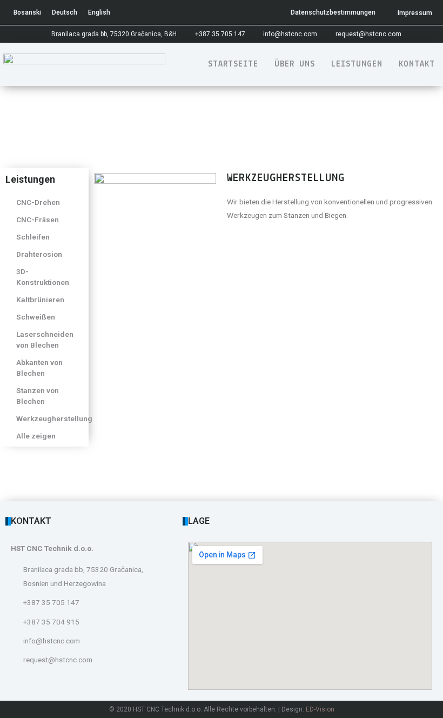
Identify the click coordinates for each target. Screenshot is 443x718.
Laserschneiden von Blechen (44, 339)
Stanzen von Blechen (37, 395)
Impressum (415, 13)
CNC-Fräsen (37, 219)
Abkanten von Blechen (39, 367)
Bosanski (27, 12)
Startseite (233, 64)
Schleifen (33, 236)
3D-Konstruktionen (42, 277)
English (99, 12)
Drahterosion (39, 254)
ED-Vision (320, 709)
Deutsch (64, 12)
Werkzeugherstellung (49, 418)
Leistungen (356, 64)
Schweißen (35, 317)
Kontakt (417, 64)
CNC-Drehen (38, 202)
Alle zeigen (36, 435)
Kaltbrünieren (40, 299)
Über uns (294, 64)
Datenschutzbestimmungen (333, 12)
